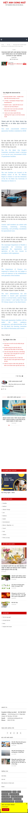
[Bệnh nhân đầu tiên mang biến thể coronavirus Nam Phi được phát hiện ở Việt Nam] (14, 408)
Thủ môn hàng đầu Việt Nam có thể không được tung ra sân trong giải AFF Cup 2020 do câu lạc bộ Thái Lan (14, 353)
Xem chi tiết (5, 809)
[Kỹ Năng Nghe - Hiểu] (14, 482)
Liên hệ (3, 779)
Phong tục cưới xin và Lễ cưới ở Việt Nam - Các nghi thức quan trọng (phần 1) (18, 595)
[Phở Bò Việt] (5, 605)
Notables (5, 503)
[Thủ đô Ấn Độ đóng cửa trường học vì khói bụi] (5, 753)
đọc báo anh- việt (6, 791)
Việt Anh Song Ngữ (15, 381)
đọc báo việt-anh (14, 794)
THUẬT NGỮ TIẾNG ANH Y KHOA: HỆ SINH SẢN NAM (18, 576)
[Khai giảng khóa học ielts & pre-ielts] (14, 63)
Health (4, 519)
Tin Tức (8, 44)
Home (2, 44)
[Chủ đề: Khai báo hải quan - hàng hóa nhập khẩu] (5, 744)
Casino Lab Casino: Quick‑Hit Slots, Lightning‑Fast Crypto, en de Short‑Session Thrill (14, 114)
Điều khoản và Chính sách (7, 783)
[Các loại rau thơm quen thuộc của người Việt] (5, 587)
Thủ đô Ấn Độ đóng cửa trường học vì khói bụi (17, 751)
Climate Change (6, 509)
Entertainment (6, 522)
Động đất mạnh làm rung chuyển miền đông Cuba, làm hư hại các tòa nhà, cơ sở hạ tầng (18, 762)
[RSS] (20, 733)
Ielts (19, 791)
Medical (4, 506)
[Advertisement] (14, 22)
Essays (14, 791)
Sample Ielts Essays (7, 626)
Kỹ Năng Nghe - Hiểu (8, 492)
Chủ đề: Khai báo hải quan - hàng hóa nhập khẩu (18, 742)
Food (4, 531)
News (4, 623)
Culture (4, 534)
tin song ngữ (19, 801)
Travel (4, 528)
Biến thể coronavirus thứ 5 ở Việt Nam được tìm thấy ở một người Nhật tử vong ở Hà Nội (14, 359)
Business (5, 515)
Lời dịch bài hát (6, 620)
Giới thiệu (3, 776)
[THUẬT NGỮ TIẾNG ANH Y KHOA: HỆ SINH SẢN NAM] (5, 578)
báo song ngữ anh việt (8, 801)
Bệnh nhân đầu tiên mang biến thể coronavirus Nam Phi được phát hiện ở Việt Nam (14, 419)
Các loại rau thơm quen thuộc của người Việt (17, 585)
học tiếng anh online (16, 796)
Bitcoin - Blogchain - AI (8, 525)
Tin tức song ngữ (7, 617)
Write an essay (6, 537)
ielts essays (5, 794)
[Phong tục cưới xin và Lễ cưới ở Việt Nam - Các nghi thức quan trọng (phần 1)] (5, 595)
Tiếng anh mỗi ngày (7, 799)
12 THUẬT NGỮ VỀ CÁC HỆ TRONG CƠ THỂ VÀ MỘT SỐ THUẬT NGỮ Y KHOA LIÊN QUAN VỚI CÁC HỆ (13, 567)
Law (4, 512)
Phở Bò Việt (14, 602)
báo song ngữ (17, 799)
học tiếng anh (5, 796)
